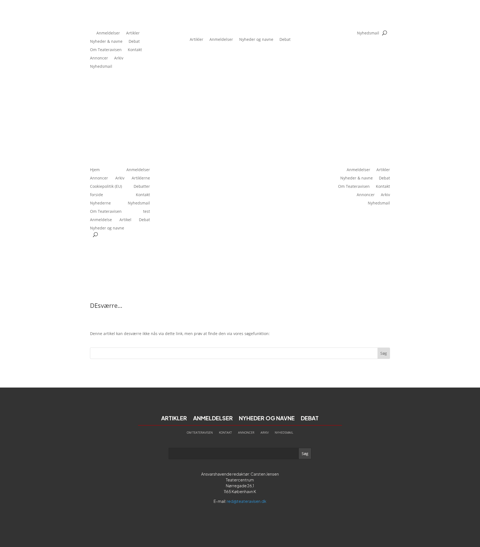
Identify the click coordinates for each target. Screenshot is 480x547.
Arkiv (118, 58)
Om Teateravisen (106, 50)
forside (96, 195)
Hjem (95, 170)
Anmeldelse (101, 220)
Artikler (133, 33)
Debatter (142, 186)
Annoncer (99, 58)
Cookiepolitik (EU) (106, 186)
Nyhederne (100, 203)
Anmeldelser (108, 33)
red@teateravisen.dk (246, 501)
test (146, 211)
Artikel (125, 220)
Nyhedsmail (101, 66)
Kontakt (135, 50)
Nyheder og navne (256, 39)
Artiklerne (141, 178)
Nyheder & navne (106, 41)
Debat (134, 41)
